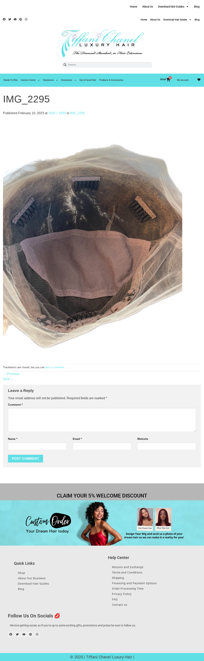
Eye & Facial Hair (87, 80)
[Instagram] (26, 19)
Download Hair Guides (171, 6)
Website (142, 438)
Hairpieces (48, 80)
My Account (183, 80)
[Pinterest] (20, 19)
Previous (11, 374)
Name (12, 438)
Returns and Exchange (127, 567)
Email (77, 438)
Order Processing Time (128, 588)
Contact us (119, 604)
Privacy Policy (122, 594)
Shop (21, 572)
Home (133, 6)
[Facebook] (4, 19)
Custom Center (28, 80)
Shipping (118, 577)
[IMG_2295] (92, 239)
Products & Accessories (111, 80)
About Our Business (32, 578)
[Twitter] (9, 19)
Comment (15, 404)
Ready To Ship (11, 80)
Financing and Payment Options (134, 583)
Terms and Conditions (127, 572)
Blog (196, 6)
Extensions (66, 80)
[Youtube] (15, 19)
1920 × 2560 (57, 113)
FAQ (115, 599)
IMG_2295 (77, 113)
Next (8, 379)
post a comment (54, 367)
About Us (147, 6)
